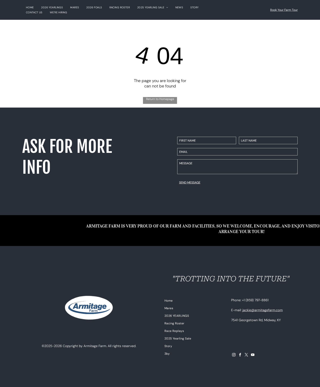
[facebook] (240, 355)
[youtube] (252, 355)
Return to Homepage (160, 99)
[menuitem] (30, 7)
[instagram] (233, 355)
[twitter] (246, 355)
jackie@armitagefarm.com (262, 310)
